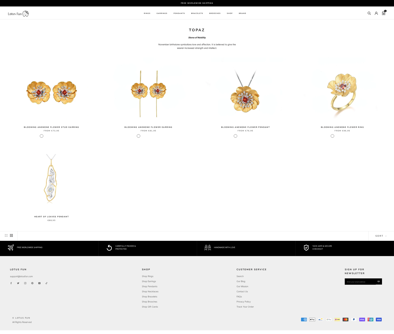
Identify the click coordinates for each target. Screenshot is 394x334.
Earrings (162, 13)
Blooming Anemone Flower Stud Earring (51, 127)
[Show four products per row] (11, 235)
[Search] (369, 13)
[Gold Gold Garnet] (45, 136)
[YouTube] (39, 283)
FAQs (239, 296)
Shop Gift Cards (150, 306)
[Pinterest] (32, 283)
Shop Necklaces (150, 291)
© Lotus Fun (21, 318)
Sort (379, 235)
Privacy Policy (244, 301)
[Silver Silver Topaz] (57, 136)
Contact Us (242, 291)
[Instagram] (25, 283)
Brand (242, 13)
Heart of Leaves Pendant (51, 216)
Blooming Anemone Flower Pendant (245, 127)
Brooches (215, 13)
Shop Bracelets (149, 296)
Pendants (179, 13)
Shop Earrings (149, 281)
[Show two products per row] (6, 235)
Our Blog (241, 281)
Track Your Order (245, 306)
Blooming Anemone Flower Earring (148, 127)
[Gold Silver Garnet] (41, 136)
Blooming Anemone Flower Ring (342, 127)
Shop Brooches (149, 301)
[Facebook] (11, 283)
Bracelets (197, 13)
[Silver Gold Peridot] (53, 136)
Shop (230, 13)
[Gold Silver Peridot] (49, 136)
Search (240, 276)
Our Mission (242, 286)
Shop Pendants (149, 286)
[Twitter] (18, 283)
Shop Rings (147, 276)
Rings (147, 13)
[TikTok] (46, 283)
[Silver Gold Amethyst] (61, 136)
